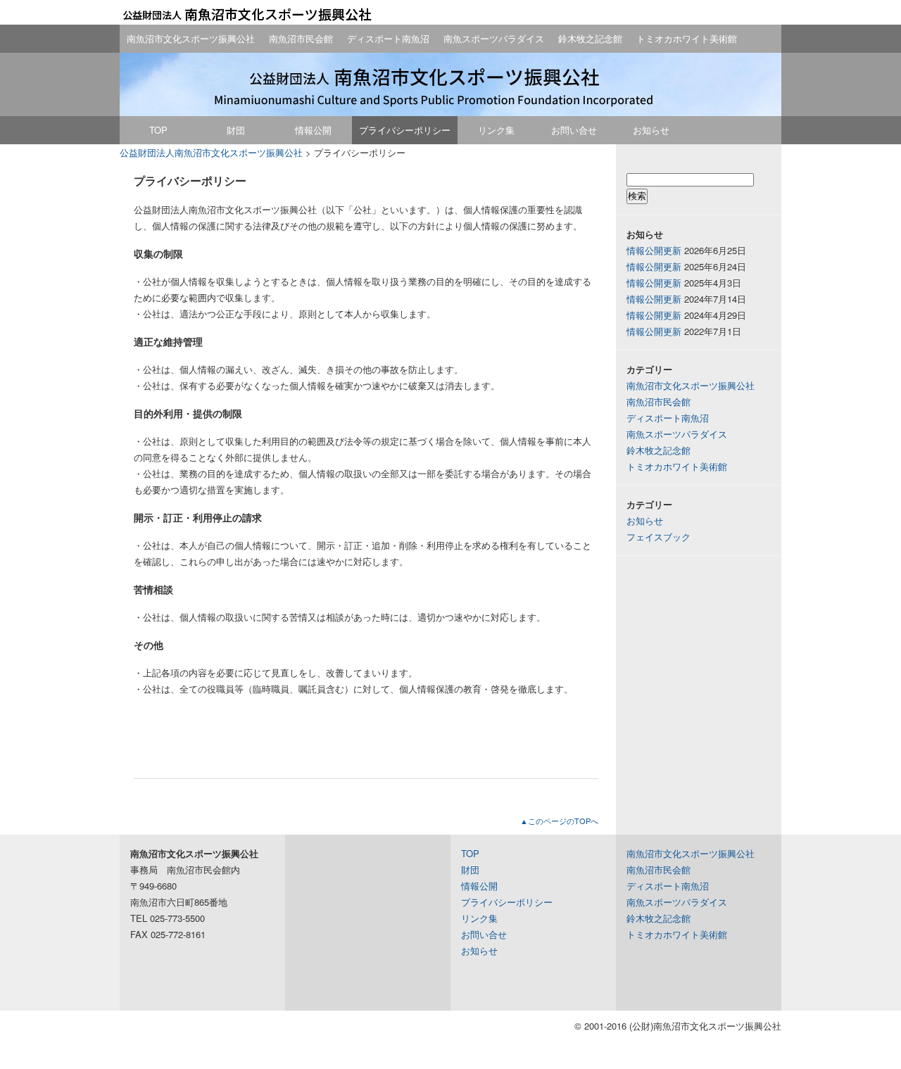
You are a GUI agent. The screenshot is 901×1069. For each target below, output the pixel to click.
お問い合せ (574, 130)
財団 (236, 130)
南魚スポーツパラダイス (493, 38)
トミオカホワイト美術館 (686, 38)
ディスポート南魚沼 (388, 38)
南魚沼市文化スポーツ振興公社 (191, 38)
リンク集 (496, 130)
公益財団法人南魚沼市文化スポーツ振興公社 (246, 14)
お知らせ (651, 130)
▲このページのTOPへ (559, 820)
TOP (158, 130)
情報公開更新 (653, 250)
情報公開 (313, 130)
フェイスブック (658, 536)
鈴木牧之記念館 (590, 38)
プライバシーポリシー (404, 130)
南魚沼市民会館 (301, 38)
